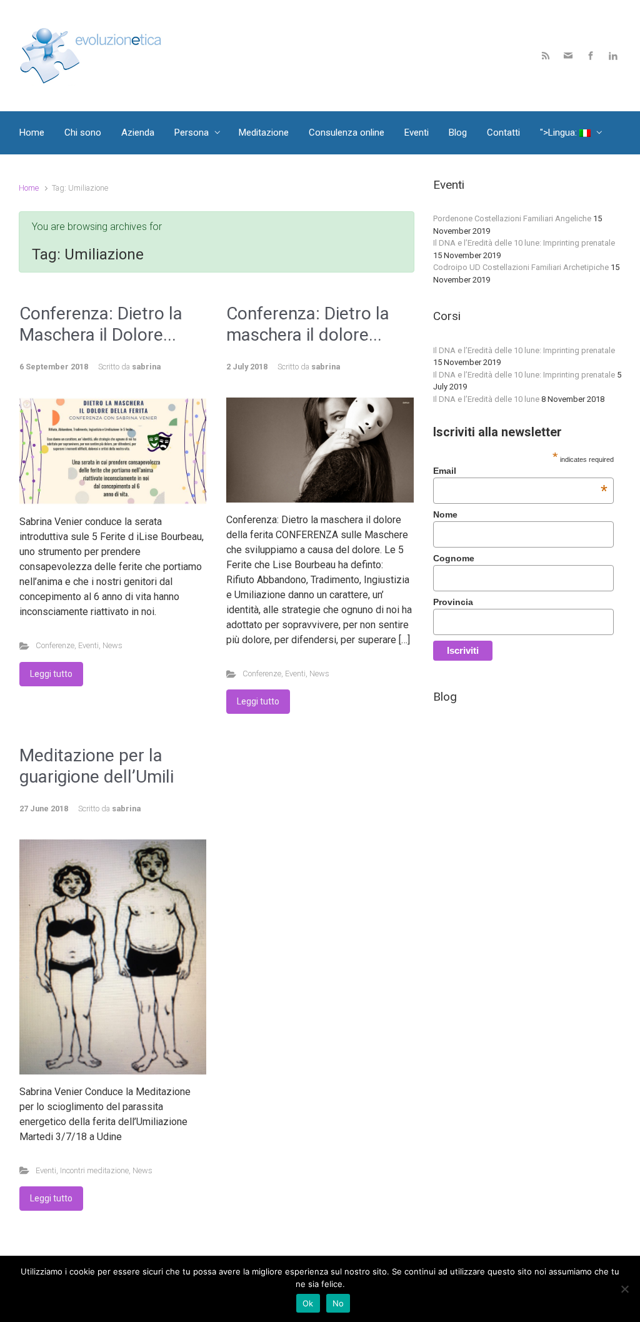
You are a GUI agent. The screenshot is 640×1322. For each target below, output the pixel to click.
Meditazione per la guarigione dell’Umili (96, 766)
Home (29, 188)
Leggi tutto (51, 674)
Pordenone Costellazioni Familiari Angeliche (512, 218)
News (112, 645)
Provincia (453, 602)
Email (520, 471)
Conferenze (55, 645)
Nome (445, 514)
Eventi (88, 645)
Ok (308, 1303)
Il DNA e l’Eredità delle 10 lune (486, 399)
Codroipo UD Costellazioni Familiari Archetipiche (521, 267)
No (338, 1303)
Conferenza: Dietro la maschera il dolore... (307, 324)
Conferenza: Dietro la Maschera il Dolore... (100, 324)
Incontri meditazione (94, 1170)
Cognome (453, 558)
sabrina (146, 366)
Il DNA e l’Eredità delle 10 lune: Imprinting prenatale (524, 243)
